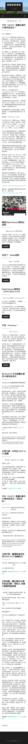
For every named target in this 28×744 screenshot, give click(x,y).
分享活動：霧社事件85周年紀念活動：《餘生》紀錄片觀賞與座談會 (13, 583)
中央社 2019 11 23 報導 (14, 488)
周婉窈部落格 (14, 5)
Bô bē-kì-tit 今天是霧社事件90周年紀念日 (13, 375)
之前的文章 (4, 725)
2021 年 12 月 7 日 (6, 227)
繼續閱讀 (5, 246)
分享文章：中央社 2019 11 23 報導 (14, 452)
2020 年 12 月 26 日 (6, 328)
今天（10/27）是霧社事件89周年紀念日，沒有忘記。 (14, 498)
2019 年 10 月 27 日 (6, 504)
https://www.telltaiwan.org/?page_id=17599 (14, 185)
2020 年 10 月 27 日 (6, 379)
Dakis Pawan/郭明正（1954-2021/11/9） (11, 290)
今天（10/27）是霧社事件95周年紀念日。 (14, 26)
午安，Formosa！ (10, 325)
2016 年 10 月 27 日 (6, 559)
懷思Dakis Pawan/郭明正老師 (13, 223)
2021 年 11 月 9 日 (6, 294)
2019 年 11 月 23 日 (6, 456)
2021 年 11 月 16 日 (6, 258)
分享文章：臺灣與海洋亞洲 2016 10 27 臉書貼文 (13, 555)
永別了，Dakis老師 (10, 255)
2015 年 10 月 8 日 (6, 589)
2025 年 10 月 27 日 (6, 30)
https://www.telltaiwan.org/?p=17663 (12, 193)
